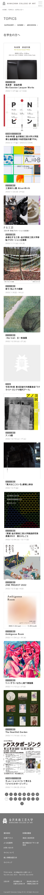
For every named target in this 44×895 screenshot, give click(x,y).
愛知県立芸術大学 (32, 881)
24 (29, 799)
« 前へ (6, 794)
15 (24, 794)
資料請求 (7, 833)
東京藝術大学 (17, 881)
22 (20, 799)
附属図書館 (27, 833)
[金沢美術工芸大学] (18, 4)
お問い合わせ (8, 847)
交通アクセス (8, 838)
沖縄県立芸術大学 (32, 883)
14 (20, 794)
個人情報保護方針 (10, 857)
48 (37, 799)
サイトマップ (8, 862)
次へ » (22, 803)
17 (33, 794)
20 (11, 799)
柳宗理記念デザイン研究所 (31, 844)
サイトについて (9, 852)
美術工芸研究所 (28, 838)
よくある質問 (8, 843)
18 (37, 794)
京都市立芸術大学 (19, 883)
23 (24, 799)
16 (29, 794)
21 (15, 799)
